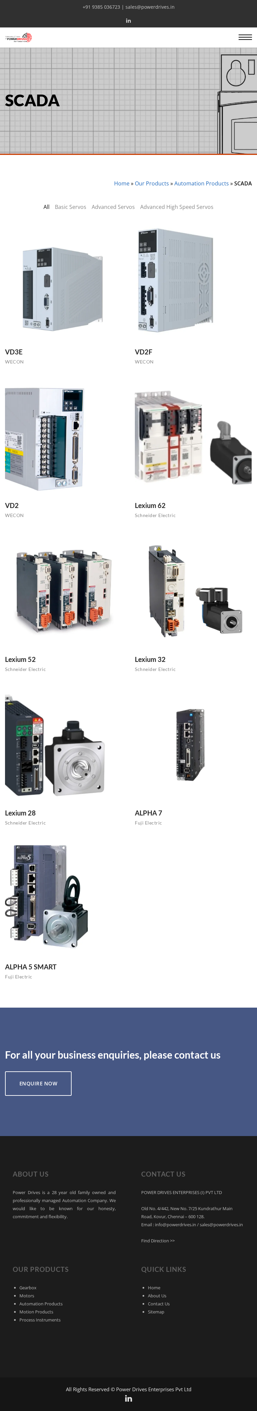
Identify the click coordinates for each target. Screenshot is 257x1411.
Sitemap (156, 1312)
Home (122, 183)
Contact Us (159, 1304)
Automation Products (201, 183)
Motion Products (36, 1312)
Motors (26, 1296)
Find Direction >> (158, 1241)
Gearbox (27, 1288)
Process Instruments (40, 1320)
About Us (157, 1296)
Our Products (152, 183)
